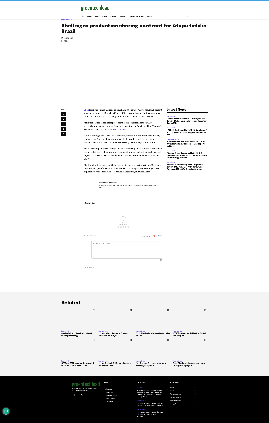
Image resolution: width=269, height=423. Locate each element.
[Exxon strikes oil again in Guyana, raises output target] (115, 318)
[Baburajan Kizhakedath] (91, 185)
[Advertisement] (150, 7)
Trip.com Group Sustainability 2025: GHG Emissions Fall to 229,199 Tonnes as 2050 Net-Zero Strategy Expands (187, 155)
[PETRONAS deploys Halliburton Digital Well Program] (190, 318)
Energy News (141, 401)
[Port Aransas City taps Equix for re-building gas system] (153, 348)
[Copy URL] (63, 114)
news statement (119, 129)
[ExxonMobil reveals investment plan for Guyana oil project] (190, 348)
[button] (188, 16)
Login (160, 236)
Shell (86, 110)
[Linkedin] (63, 119)
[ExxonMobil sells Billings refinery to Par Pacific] (153, 318)
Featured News (66, 20)
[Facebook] (63, 129)
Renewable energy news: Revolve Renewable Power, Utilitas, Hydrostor (150, 414)
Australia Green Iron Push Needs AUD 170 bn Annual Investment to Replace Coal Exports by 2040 (186, 144)
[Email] (63, 134)
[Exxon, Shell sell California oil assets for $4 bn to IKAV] (115, 348)
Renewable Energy (173, 139)
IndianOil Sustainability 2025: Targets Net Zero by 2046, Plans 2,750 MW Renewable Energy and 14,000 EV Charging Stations (185, 167)
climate (139, 387)
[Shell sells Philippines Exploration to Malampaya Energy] (78, 318)
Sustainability (171, 116)
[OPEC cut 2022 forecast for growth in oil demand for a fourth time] (78, 348)
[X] (63, 124)
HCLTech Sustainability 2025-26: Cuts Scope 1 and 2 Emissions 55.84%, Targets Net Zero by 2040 (187, 132)
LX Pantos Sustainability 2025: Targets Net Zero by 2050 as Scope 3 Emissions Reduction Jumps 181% (187, 121)
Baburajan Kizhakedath (108, 182)
